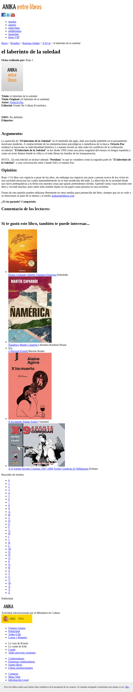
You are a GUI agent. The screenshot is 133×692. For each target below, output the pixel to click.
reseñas (12, 21)
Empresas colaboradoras (21, 661)
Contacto (13, 673)
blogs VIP (13, 37)
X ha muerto (15, 421)
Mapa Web (14, 676)
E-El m (46, 43)
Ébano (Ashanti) (17, 274)
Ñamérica (13, 344)
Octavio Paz (16, 102)
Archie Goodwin (63, 468)
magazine (13, 34)
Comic (12, 649)
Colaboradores (16, 658)
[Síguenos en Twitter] (8, 15)
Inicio (4, 43)
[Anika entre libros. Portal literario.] (24, 11)
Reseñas (15, 43)
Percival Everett (19, 351)
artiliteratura (14, 31)
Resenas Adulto (31, 43)
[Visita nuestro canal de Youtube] (13, 15)
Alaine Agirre (30, 421)
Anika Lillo (14, 634)
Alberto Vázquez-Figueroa (42, 274)
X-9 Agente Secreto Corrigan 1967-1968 (30, 468)
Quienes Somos (16, 628)
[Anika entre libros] (19, 609)
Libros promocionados (20, 667)
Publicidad (14, 631)
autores (12, 24)
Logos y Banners (17, 637)
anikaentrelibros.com (63, 195)
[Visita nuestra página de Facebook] (3, 15)
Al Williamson (81, 468)
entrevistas (14, 27)
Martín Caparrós (29, 344)
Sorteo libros (15, 664)
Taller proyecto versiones (22, 652)
